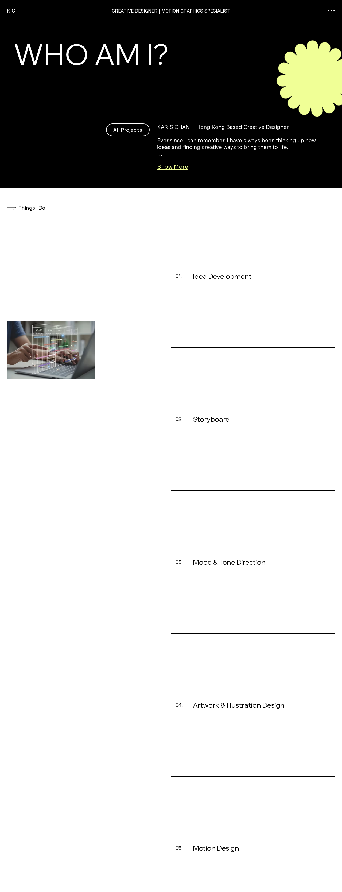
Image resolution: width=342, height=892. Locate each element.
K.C (11, 10)
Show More (172, 166)
